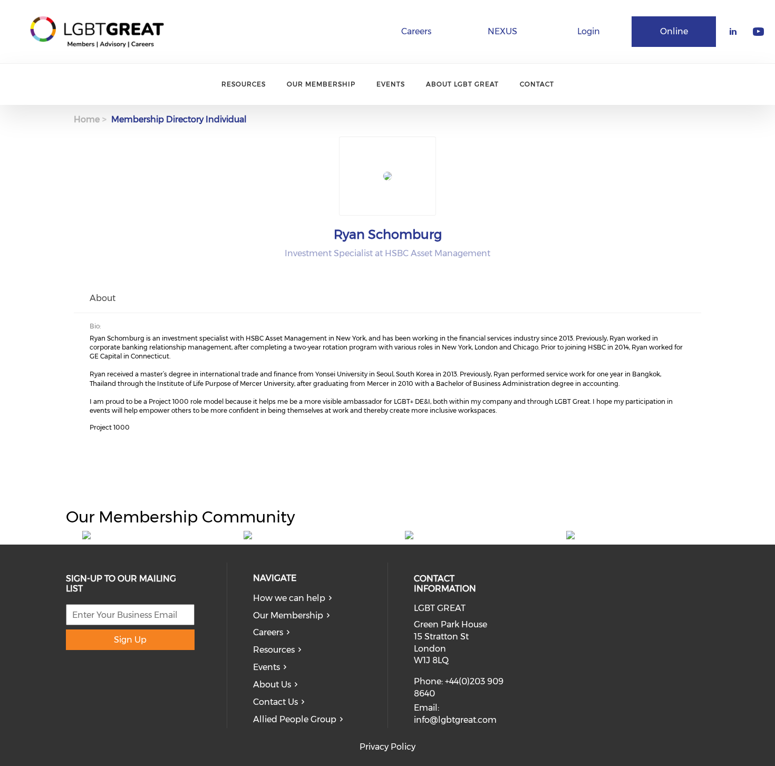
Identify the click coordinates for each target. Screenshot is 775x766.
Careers (416, 31)
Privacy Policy (387, 747)
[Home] (97, 31)
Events (390, 84)
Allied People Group (294, 719)
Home (87, 119)
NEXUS (502, 31)
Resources (243, 84)
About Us (272, 685)
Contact (537, 84)
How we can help (289, 598)
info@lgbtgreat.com (455, 720)
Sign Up (130, 640)
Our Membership (321, 84)
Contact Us (275, 702)
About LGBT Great (462, 84)
